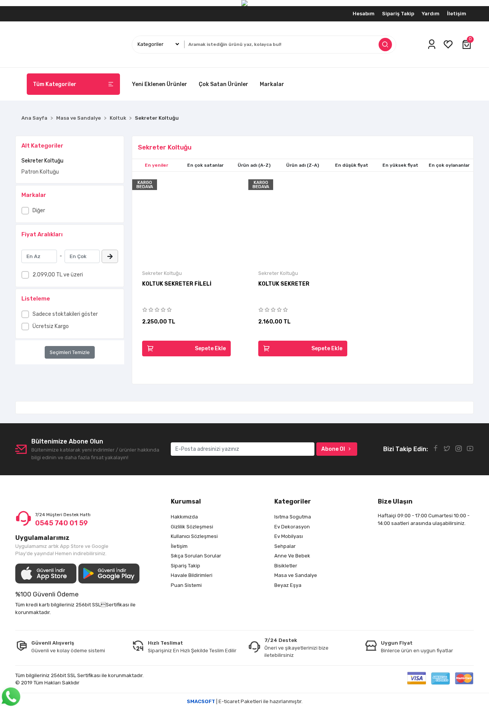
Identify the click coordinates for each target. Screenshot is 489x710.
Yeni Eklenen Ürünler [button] (159, 84)
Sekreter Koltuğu (42, 161)
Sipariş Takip (398, 13)
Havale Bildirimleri (191, 575)
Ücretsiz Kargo (50, 326)
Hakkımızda (184, 517)
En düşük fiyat (351, 165)
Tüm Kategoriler (54, 84)
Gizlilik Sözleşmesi (192, 527)
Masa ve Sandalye (295, 575)
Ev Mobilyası (288, 536)
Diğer (38, 210)
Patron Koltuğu (40, 172)
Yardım (430, 13)
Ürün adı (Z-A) (302, 165)
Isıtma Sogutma (292, 517)
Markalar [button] (272, 84)
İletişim (456, 13)
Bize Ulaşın (395, 501)
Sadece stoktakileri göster (65, 314)
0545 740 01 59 (61, 523)
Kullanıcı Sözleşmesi (194, 536)
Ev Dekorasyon (292, 527)
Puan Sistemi (186, 585)
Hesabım (363, 13)
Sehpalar (285, 546)
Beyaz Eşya (287, 585)
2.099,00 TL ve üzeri (57, 274)
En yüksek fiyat (400, 165)
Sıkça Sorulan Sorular (196, 556)
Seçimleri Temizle (70, 352)
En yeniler (156, 165)
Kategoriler (292, 501)
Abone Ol (333, 449)
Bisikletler (285, 566)
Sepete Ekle (210, 348)
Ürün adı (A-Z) (254, 165)
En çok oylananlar (449, 165)
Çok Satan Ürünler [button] (223, 84)
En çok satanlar (205, 165)
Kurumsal (186, 501)
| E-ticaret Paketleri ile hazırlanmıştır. (245, 701)
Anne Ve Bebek (292, 556)
